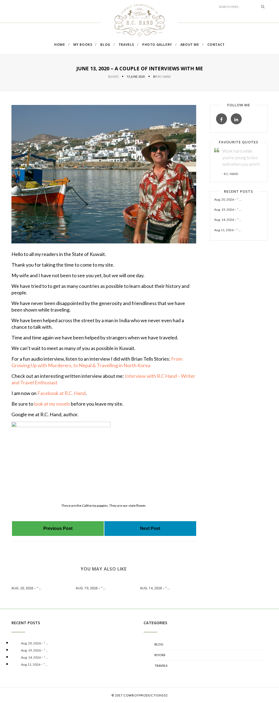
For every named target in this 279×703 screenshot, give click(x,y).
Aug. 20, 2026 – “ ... (26, 588)
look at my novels (51, 404)
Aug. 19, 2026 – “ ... (90, 588)
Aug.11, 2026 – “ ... (227, 230)
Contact (216, 44)
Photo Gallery (157, 44)
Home (59, 44)
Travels (126, 44)
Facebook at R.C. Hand (61, 393)
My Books (82, 44)
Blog (105, 44)
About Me (189, 44)
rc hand (164, 76)
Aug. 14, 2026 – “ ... (155, 588)
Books (113, 76)
